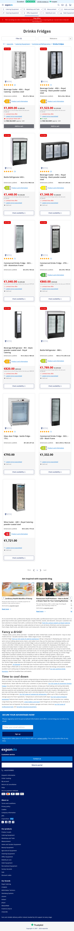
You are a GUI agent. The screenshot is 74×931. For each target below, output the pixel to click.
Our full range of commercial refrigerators (33, 694)
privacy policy (42, 738)
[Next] (40, 570)
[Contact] (62, 5)
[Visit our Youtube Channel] (3, 823)
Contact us (37, 759)
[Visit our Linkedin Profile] (9, 823)
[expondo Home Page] (4, 44)
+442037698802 (9, 770)
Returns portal (37, 765)
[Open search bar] (59, 5)
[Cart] (70, 5)
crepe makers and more (32, 702)
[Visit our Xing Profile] (13, 823)
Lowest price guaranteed (14, 116)
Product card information (20, 101)
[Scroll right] (71, 20)
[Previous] (33, 570)
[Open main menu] (2, 5)
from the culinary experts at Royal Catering (56, 623)
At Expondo (16, 664)
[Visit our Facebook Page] (6, 823)
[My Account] (66, 5)
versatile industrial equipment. (27, 707)
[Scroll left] (2, 20)
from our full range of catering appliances (25, 639)
